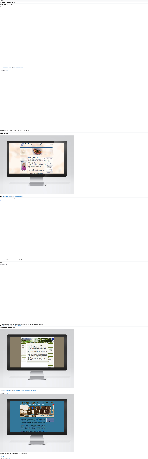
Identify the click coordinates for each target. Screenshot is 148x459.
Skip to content (2, 0)
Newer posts (2, 456)
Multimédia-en (23, 390)
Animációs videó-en (15, 390)
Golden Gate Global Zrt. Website (6, 4)
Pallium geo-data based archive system (7, 262)
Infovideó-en (19, 390)
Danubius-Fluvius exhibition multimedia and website (10, 391)
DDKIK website (3, 68)
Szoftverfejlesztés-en (15, 325)
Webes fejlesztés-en (20, 67)
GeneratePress (9, 458)
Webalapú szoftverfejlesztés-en (7, 67)
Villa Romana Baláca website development (8, 198)
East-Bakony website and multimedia (7, 327)
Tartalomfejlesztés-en (15, 67)
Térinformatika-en (26, 325)
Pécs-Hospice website (4, 133)
